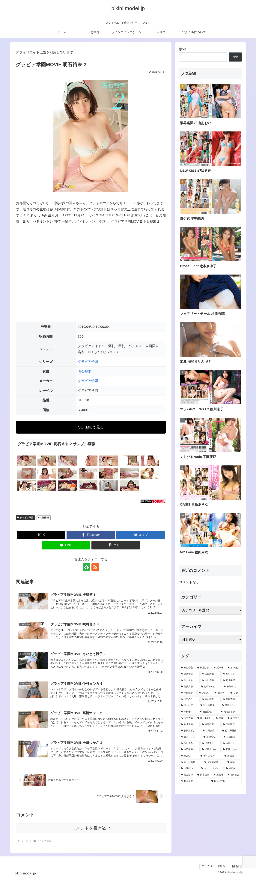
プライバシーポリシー (214, 866)
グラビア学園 (88, 362)
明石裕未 (84, 371)
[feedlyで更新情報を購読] (86, 567)
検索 (182, 49)
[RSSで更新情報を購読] (95, 567)
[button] (115, 545)
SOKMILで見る (91, 427)
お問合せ (237, 866)
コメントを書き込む (91, 828)
